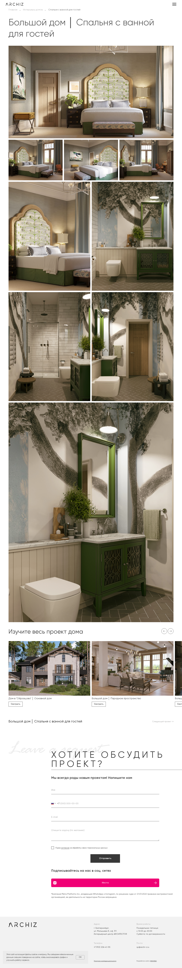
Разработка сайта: (146, 961)
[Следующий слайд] (170, 631)
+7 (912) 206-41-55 (102, 947)
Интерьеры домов (33, 10)
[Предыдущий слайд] (164, 631)
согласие (65, 848)
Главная (13, 10)
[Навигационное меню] (174, 4)
